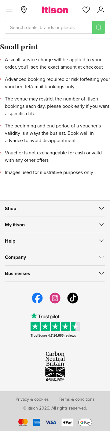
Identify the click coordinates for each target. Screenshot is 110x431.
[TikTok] (72, 302)
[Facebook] (37, 302)
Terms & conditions (77, 399)
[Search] (98, 27)
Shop (10, 208)
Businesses (17, 273)
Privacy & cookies (32, 399)
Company (15, 257)
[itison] (55, 9)
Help (10, 240)
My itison (15, 224)
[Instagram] (55, 302)
